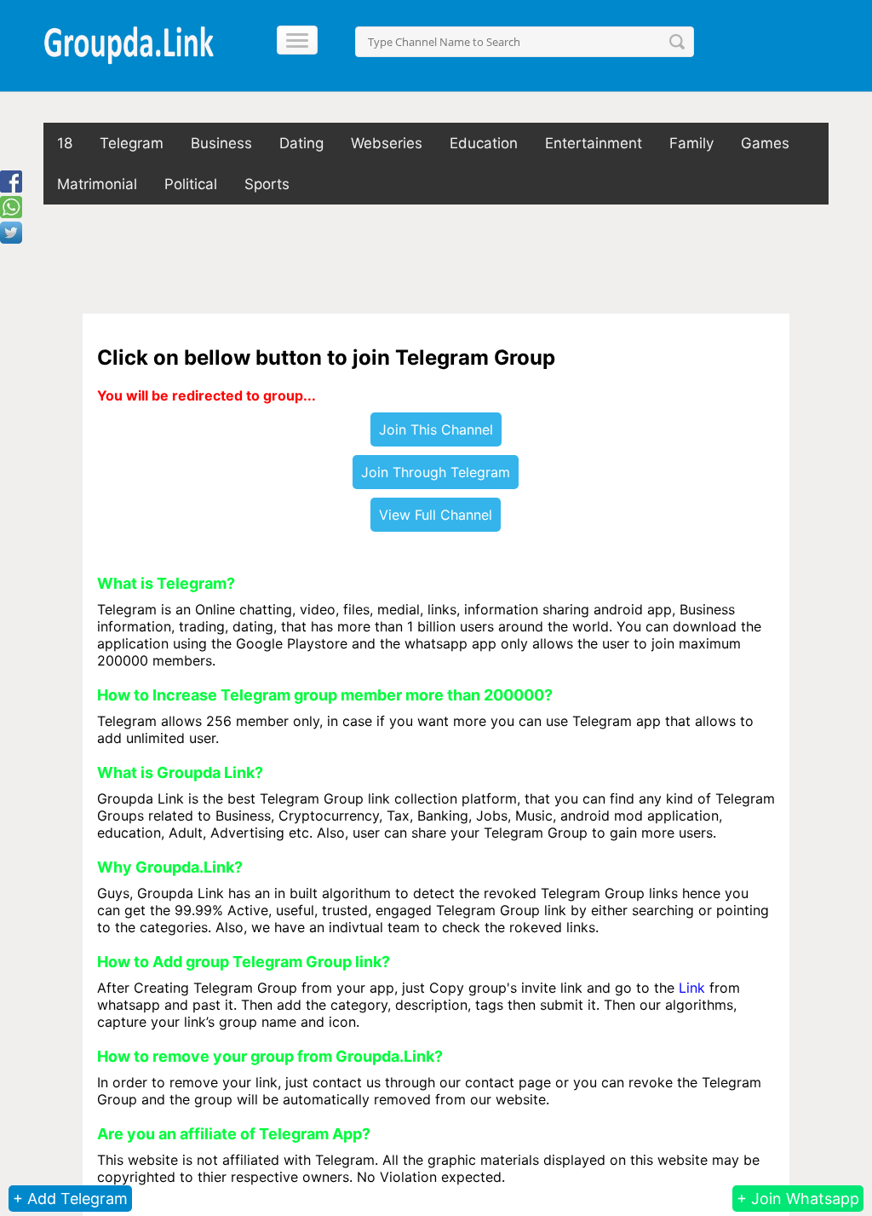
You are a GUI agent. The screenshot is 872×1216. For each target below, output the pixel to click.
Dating (301, 143)
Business (221, 143)
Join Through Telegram (435, 472)
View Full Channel (435, 514)
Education (484, 143)
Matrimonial (97, 184)
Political (190, 184)
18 (64, 143)
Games (765, 143)
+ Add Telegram (70, 1198)
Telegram (132, 143)
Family (691, 143)
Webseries (386, 143)
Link (692, 987)
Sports (267, 184)
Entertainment (593, 143)
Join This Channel (436, 429)
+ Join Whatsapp (798, 1198)
